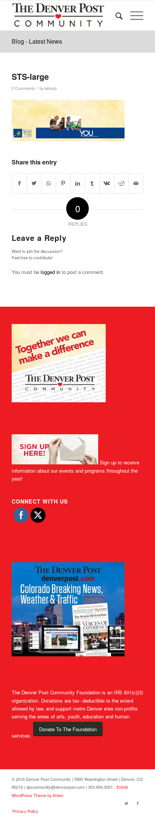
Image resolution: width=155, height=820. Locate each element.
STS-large (30, 76)
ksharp (51, 88)
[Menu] (133, 15)
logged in (50, 271)
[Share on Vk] (107, 183)
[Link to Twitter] (126, 803)
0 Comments (23, 88)
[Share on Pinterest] (63, 183)
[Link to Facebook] (137, 803)
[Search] (115, 15)
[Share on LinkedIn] (78, 183)
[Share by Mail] (136, 183)
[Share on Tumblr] (92, 183)
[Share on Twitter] (34, 183)
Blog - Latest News (37, 41)
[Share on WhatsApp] (48, 183)
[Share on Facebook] (19, 183)
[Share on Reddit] (121, 183)
